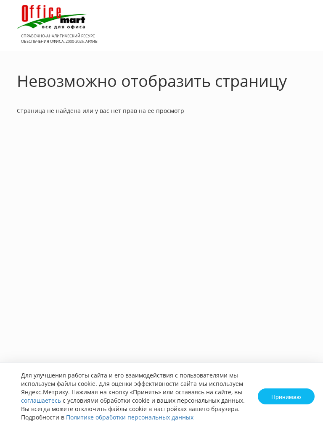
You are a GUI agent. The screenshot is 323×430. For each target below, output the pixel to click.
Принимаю (286, 396)
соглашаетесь (41, 400)
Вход (303, 30)
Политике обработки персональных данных (129, 417)
